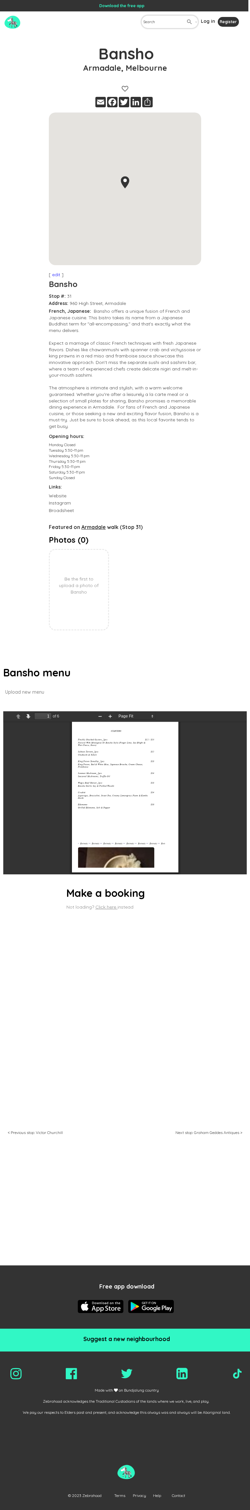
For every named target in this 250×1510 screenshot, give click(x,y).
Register (228, 21)
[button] (125, 182)
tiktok (237, 1373)
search (189, 22)
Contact (178, 1495)
